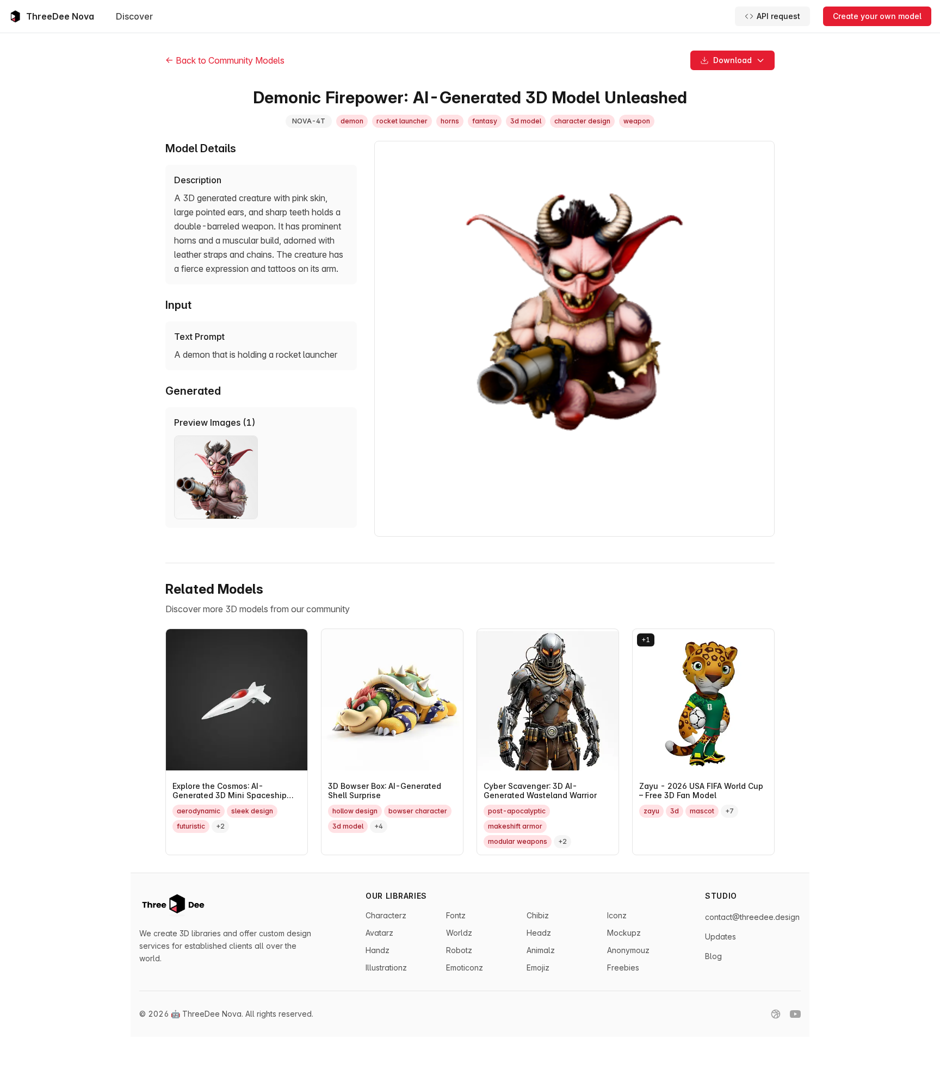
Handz (377, 950)
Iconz (617, 915)
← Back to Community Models (225, 60)
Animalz (541, 950)
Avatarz (379, 932)
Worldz (459, 932)
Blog (713, 956)
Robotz (459, 950)
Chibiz (538, 915)
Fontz (456, 915)
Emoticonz (464, 967)
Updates (720, 936)
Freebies (623, 967)
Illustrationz (386, 967)
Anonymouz (628, 950)
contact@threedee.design (752, 917)
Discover (134, 16)
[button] (732, 60)
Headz (539, 932)
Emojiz (538, 967)
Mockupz (624, 932)
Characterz (386, 915)
